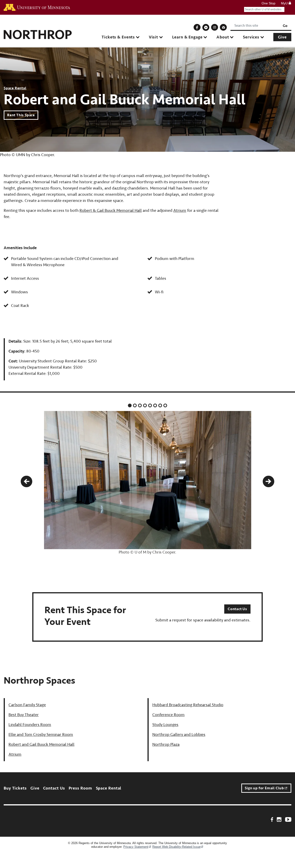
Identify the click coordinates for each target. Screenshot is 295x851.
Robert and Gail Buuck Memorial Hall (41, 744)
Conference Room (168, 714)
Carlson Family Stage (27, 705)
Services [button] (251, 37)
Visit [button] (153, 37)
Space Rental (15, 88)
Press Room (80, 788)
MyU (285, 3)
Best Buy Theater (24, 714)
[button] (26, 481)
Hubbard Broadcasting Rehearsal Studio (187, 705)
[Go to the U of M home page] (37, 7)
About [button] (222, 37)
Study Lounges (165, 724)
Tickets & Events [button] (118, 37)
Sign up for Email (264, 788)
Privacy (135, 846)
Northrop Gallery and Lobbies (178, 734)
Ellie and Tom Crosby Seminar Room (41, 734)
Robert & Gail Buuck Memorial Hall (111, 210)
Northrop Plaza (166, 744)
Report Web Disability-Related (176, 846)
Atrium (179, 210)
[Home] (38, 32)
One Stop (268, 3)
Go (285, 25)
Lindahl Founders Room (30, 724)
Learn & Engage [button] (187, 37)
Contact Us (237, 609)
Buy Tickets (15, 788)
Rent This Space (21, 115)
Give (282, 37)
